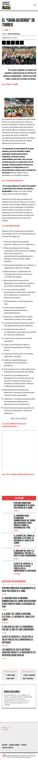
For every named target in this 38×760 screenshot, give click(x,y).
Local (6, 30)
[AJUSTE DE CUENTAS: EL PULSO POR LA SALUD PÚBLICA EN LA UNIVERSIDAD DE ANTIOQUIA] (7, 567)
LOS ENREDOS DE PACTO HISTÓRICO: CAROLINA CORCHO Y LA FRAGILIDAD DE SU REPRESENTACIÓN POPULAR (18, 652)
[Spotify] (30, 740)
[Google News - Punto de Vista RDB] (19, 483)
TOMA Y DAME (10, 678)
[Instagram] (20, 740)
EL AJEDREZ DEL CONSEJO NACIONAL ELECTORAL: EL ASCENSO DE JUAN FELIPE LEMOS (24, 539)
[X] (8, 43)
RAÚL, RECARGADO (28, 678)
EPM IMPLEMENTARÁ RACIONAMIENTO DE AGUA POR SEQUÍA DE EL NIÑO (24, 505)
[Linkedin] (13, 43)
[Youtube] (25, 740)
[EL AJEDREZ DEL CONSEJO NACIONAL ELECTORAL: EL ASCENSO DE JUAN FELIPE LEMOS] (7, 539)
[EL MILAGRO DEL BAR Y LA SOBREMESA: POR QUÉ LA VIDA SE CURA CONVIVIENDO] (7, 554)
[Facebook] (4, 43)
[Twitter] (9, 740)
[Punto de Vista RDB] (6, 5)
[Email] (22, 43)
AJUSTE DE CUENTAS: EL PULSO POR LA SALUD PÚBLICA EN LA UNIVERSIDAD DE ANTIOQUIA (25, 567)
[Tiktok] (14, 740)
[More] (26, 43)
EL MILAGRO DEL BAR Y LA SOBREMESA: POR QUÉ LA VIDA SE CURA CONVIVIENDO (25, 553)
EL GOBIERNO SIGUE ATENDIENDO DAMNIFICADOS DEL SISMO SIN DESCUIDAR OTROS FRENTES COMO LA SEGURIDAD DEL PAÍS (24, 521)
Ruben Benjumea (14, 34)
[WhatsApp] (17, 43)
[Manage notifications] (4, 755)
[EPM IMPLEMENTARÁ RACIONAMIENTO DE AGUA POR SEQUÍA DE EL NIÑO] (7, 506)
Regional (17, 546)
